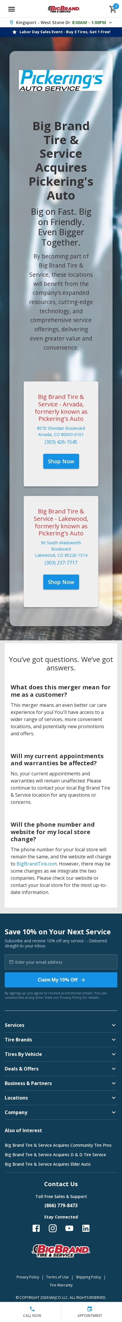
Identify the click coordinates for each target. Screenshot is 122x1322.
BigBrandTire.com (37, 863)
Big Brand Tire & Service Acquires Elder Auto (48, 1164)
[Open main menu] (11, 9)
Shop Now (61, 461)
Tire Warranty (61, 1285)
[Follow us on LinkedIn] (86, 1228)
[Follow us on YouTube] (69, 1228)
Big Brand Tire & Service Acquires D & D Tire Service (55, 1154)
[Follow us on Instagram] (52, 1228)
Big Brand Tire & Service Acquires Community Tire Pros (58, 1145)
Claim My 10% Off (58, 980)
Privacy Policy (71, 997)
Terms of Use (57, 1277)
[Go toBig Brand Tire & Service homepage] (63, 9)
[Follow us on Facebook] (36, 1228)
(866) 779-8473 (61, 1205)
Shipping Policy (88, 1277)
